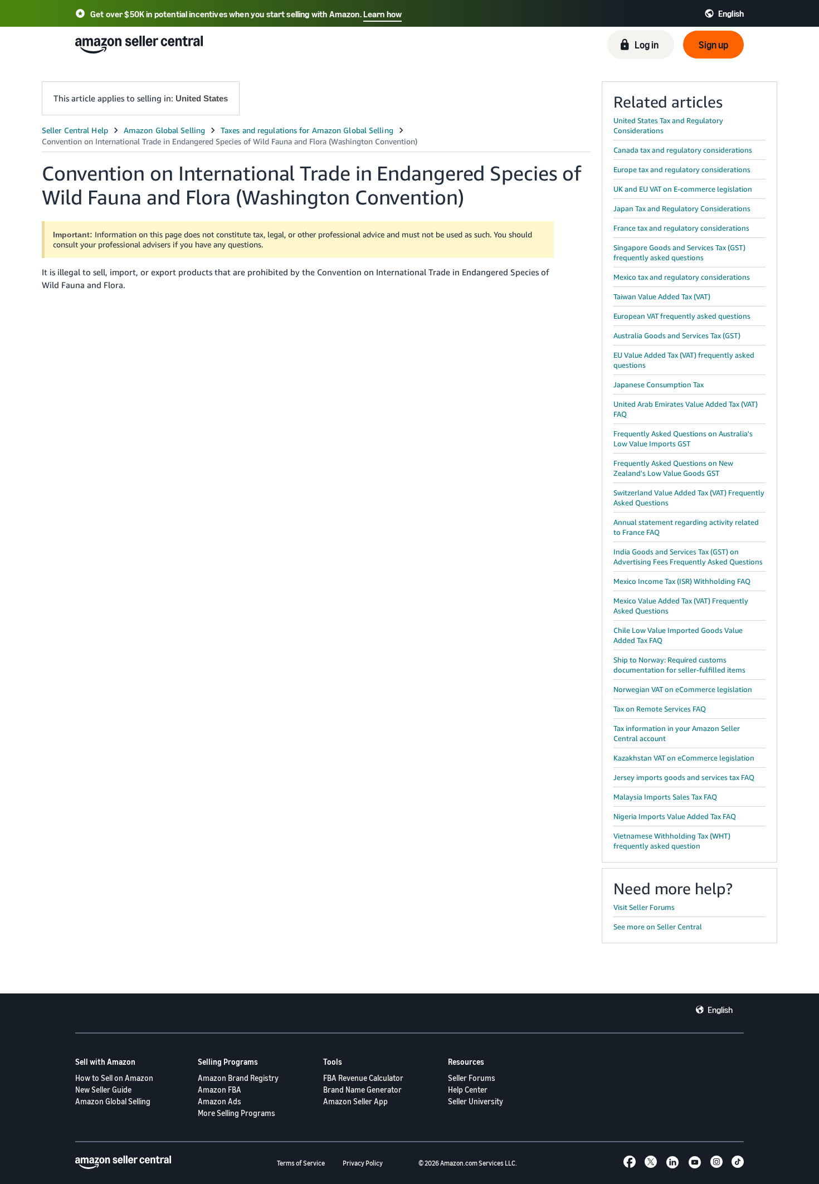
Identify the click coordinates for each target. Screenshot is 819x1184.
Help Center (468, 1089)
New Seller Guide (103, 1089)
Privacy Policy (363, 1163)
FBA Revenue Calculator (363, 1078)
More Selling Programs (236, 1113)
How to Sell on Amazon (114, 1078)
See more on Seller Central (657, 926)
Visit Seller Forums (644, 907)
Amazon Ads (219, 1101)
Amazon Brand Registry (238, 1078)
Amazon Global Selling (112, 1101)
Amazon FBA (219, 1089)
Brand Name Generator (362, 1089)
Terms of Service (301, 1163)
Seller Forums (471, 1078)
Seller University (475, 1101)
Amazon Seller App (355, 1101)
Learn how (382, 14)
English (720, 1009)
